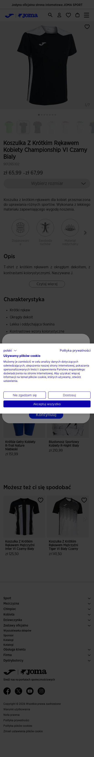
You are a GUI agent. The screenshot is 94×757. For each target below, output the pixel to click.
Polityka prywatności (75, 350)
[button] (10, 350)
